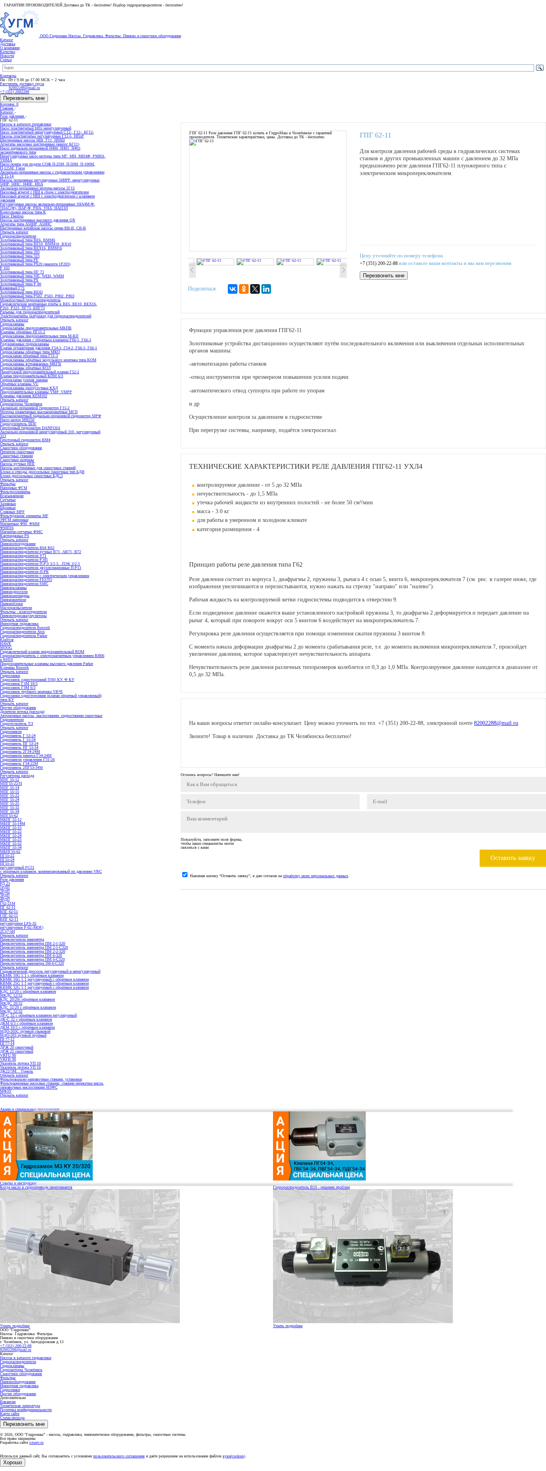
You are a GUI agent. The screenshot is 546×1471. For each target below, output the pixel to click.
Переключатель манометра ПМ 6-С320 (32, 959)
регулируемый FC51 (17, 867)
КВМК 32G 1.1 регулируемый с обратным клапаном (44, 987)
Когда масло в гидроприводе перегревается (36, 1187)
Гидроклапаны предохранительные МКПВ (36, 328)
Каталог (6, 40)
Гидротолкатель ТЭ (16, 723)
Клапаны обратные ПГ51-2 (22, 332)
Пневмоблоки (11, 603)
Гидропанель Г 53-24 (18, 735)
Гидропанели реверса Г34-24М (26, 755)
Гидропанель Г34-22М (19, 763)
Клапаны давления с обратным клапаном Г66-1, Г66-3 (45, 340)
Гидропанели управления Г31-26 (27, 759)
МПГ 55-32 (9, 807)
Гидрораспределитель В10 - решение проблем (311, 1187)
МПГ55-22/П (11, 783)
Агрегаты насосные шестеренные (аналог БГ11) (39, 144)
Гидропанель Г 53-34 (18, 739)
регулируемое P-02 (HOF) (21, 927)
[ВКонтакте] (232, 289)
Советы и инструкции (18, 1183)
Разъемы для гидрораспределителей (30, 312)
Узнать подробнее (15, 1326)
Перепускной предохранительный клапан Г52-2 (39, 372)
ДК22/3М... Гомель (16, 1071)
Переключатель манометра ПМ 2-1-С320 (34, 947)
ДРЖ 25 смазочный (16, 1051)
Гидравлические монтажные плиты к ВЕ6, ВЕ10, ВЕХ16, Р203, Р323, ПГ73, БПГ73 (48, 306)
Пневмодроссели (14, 591)
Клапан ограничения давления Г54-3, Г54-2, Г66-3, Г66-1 (48, 348)
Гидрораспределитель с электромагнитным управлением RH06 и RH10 (52, 657)
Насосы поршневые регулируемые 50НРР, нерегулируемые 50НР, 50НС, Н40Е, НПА (50, 182)
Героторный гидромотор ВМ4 (25, 440)
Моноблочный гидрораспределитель (30, 300)
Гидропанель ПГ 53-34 (19, 747)
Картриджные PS (14, 535)
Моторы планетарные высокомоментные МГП (39, 412)
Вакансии (8, 1401)
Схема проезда (12, 1417)
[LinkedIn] (266, 289)
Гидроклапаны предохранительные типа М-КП (39, 336)
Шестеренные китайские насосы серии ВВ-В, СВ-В (43, 228)
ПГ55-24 (7, 859)
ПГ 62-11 (8, 907)
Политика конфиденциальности (26, 1409)
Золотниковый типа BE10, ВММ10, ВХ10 (35, 244)
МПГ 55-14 (9, 787)
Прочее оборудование (18, 1393)
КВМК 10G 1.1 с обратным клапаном (32, 975)
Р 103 (5, 268)
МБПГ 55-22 (11, 831)
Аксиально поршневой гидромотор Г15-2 (35, 408)
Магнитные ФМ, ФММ (20, 524)
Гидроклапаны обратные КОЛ (25, 368)
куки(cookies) (234, 1456)
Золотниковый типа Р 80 (20, 284)
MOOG (6, 647)
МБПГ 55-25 (11, 839)
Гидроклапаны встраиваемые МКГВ (30, 364)
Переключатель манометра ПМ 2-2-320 (32, 951)
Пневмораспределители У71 (23, 555)
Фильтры (8, 1377)
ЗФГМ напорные (14, 520)
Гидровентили (12, 719)
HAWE (5, 643)
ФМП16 (7, 527)
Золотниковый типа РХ (19, 280)
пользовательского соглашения (119, 1456)
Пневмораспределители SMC (24, 583)
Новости (7, 56)
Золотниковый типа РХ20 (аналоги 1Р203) (35, 264)
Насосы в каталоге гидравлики (25, 1358)
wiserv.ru (36, 1442)
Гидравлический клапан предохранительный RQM (42, 651)
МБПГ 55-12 (11, 819)
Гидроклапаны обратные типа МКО (30, 352)
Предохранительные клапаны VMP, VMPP (36, 392)
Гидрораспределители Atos (22, 631)
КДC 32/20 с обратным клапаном (28, 1007)
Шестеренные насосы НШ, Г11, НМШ (32, 140)
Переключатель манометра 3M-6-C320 (32, 963)
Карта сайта (9, 1413)
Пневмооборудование (18, 1381)
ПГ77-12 (7, 1039)
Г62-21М (7, 903)
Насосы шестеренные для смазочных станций (38, 468)
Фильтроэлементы (15, 492)
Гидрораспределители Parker (23, 635)
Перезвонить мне (24, 98)
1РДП (5, 887)
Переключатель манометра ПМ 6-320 (31, 955)
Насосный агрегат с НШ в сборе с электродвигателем (44, 192)
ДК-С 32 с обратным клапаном (26, 1019)
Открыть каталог (14, 232)
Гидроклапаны (12, 1366)
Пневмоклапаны (13, 587)
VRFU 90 (8, 1055)
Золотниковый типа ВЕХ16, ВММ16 (31, 248)
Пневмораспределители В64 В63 (27, 547)
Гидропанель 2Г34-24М (20, 751)
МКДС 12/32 (11, 995)
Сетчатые (8, 500)
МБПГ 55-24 (11, 835)
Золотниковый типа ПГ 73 (22, 272)
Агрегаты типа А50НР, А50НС (26, 224)
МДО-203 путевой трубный (23, 1035)
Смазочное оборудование (21, 1373)
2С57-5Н (7, 931)
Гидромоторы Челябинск (21, 1369)
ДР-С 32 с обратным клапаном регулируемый (38, 1015)
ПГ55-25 (7, 863)
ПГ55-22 (7, 855)
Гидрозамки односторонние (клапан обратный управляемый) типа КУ (51, 697)
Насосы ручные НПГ (17, 464)
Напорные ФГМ (13, 488)
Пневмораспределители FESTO (26, 579)
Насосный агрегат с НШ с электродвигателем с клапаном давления (47, 198)
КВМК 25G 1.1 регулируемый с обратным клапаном (44, 983)
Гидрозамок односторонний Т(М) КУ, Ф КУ (37, 679)
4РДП (5, 899)
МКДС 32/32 (11, 1011)
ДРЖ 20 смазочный (16, 1047)
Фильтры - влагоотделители (23, 611)
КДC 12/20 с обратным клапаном (28, 991)
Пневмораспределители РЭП (24, 559)
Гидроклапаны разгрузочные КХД (29, 388)
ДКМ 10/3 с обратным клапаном (27, 1027)
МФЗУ (6, 1091)
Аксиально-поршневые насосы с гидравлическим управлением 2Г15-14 (52, 174)
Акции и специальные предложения (30, 1109)
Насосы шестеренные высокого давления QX (37, 220)
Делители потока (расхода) (22, 711)
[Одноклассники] (244, 289)
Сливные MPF (12, 512)
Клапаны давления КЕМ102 (23, 396)
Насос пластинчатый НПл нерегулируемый (35, 128)
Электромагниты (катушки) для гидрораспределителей (45, 316)
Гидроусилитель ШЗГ (18, 424)
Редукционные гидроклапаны (24, 344)
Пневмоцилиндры (15, 595)
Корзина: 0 (9, 104)
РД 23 (5, 883)
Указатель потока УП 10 (20, 1063)
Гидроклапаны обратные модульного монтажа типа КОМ (48, 360)
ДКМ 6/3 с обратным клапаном (26, 1023)
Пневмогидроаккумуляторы (23, 615)
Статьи (6, 60)
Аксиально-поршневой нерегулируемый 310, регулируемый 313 (50, 434)
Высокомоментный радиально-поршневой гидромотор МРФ (50, 416)
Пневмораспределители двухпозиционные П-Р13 (40, 567)
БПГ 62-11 (9, 911)
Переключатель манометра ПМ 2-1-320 (32, 943)
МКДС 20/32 (11, 1003)
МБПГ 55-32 (11, 843)
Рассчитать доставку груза (22, 84)
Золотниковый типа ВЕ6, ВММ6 (27, 240)
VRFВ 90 (8, 1059)
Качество (7, 52)
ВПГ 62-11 (9, 919)
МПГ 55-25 (9, 803)
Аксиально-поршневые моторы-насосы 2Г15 (37, 188)
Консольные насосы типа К (23, 212)
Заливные (8, 504)
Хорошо (12, 1462)
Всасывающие (12, 496)
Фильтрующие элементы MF (24, 516)
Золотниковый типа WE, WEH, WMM (32, 276)
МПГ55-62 (9, 815)
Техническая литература (20, 1405)
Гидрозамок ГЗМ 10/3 (19, 683)
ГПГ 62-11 (9, 915)
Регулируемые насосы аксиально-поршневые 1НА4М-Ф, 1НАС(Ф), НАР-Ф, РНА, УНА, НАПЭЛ (47, 206)
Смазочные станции (16, 456)
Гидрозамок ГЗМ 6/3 (18, 687)
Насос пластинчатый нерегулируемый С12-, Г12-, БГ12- (47, 132)
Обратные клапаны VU (19, 384)
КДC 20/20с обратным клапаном (27, 999)
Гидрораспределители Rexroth (25, 627)
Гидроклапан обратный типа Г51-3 (29, 356)
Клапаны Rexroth (14, 667)
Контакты (8, 76)
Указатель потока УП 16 (20, 1067)
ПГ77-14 (7, 1043)
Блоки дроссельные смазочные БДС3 (31, 476)
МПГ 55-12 (9, 779)
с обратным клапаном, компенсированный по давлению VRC (51, 871)
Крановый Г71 (12, 288)
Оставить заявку (512, 857)
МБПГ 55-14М (12, 823)
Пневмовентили (13, 599)
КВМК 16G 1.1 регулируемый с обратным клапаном (44, 979)
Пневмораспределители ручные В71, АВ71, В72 (40, 551)
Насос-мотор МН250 (17, 420)
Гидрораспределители (18, 1362)
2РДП (5, 891)
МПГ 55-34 (9, 811)
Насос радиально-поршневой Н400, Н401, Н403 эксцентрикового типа (40, 150)
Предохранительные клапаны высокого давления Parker (46, 663)
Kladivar (7, 639)
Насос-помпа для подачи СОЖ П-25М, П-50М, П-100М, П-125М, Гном (47, 166)
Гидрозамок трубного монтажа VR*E (31, 691)
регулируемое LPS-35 (18, 923)
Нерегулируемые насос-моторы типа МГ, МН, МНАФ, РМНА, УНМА (53, 158)
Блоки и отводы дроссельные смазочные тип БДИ (42, 472)
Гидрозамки (10, 1389)
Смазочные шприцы (17, 460)
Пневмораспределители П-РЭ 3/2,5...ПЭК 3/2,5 (40, 563)
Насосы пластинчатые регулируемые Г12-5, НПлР (42, 136)
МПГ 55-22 (9, 795)
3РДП (5, 895)
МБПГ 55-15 (11, 827)
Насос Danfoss (12, 216)
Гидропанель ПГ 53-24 (19, 743)
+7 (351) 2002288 (14, 92)
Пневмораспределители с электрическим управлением (44, 575)
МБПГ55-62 (10, 851)
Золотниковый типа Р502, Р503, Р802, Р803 (37, 296)
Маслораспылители (16, 607)
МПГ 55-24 (9, 799)
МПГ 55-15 (9, 791)
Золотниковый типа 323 (20, 256)
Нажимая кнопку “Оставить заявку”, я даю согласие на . (269, 876)
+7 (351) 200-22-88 (379, 263)
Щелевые (8, 508)
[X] (255, 289)
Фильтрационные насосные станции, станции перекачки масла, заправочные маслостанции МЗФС (52, 1085)
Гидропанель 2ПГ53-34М (21, 767)
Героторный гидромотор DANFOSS (30, 428)
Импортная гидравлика (19, 1385)
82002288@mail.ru (496, 723)
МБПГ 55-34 (11, 847)
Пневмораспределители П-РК (24, 571)
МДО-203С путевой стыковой (25, 1031)
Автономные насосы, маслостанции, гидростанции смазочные (51, 715)
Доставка (7, 44)
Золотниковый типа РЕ (19, 260)
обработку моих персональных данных (315, 876)
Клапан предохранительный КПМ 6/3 (31, 376)
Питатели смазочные (17, 452)
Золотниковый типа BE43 (21, 292)
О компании (10, 48)
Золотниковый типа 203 (20, 252)
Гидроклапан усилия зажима (24, 380)
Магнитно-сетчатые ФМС (21, 531)
